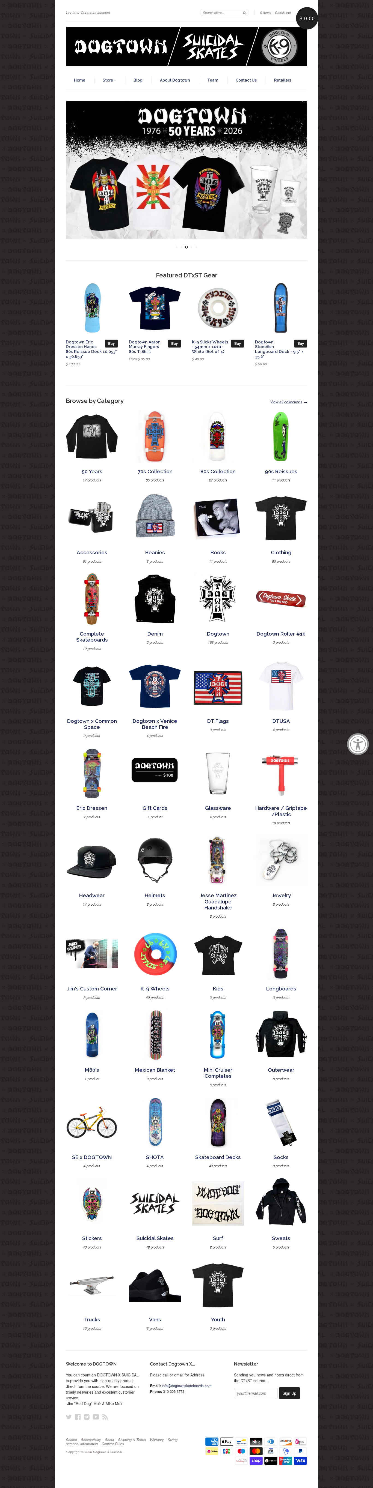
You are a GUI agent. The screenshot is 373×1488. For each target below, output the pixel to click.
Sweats (281, 1238)
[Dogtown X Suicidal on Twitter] (69, 1417)
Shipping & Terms (132, 1440)
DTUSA (281, 721)
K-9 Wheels (155, 989)
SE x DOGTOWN (92, 1157)
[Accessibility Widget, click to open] (358, 744)
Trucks (92, 1319)
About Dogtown (175, 80)
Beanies (155, 552)
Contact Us (246, 80)
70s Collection (155, 471)
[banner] (186, 46)
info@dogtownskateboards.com (187, 1385)
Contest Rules (113, 1444)
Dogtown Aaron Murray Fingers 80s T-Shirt (145, 347)
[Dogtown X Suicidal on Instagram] (87, 1417)
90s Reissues (281, 471)
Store (108, 80)
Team (212, 80)
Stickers (92, 1238)
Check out (283, 12)
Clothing (281, 552)
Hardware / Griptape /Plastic (281, 811)
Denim (155, 634)
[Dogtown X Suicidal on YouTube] (96, 1417)
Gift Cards (155, 808)
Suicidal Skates (155, 1238)
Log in (70, 12)
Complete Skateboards (92, 637)
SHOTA (155, 1157)
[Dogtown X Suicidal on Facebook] (78, 1417)
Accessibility (91, 1440)
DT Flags (218, 721)
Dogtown (218, 634)
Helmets (155, 895)
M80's (92, 1070)
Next (295, 170)
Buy (111, 343)
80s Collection (218, 471)
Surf (218, 1238)
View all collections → (288, 402)
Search (71, 1440)
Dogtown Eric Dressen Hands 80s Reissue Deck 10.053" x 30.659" (91, 349)
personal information (82, 1444)
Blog (138, 80)
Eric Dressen (91, 808)
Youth (218, 1319)
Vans (155, 1319)
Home (79, 80)
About (109, 1440)
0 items (266, 12)
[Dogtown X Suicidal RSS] (105, 1417)
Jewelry (281, 895)
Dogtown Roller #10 (281, 634)
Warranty (157, 1440)
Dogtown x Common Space (92, 724)
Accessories (92, 552)
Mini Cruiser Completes (218, 1073)
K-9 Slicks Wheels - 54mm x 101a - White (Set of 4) (210, 347)
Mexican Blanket (155, 1070)
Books (218, 552)
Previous (77, 170)
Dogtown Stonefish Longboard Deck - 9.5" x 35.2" (279, 349)
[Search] (244, 12)
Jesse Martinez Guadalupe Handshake (218, 902)
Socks (281, 1157)
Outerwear (281, 1070)
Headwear (92, 895)
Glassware (218, 808)
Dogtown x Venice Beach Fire (155, 724)
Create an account (95, 12)
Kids (218, 989)
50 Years (92, 471)
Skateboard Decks (218, 1157)
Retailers (282, 80)
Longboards (281, 989)
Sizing (172, 1440)
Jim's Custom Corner (92, 989)
